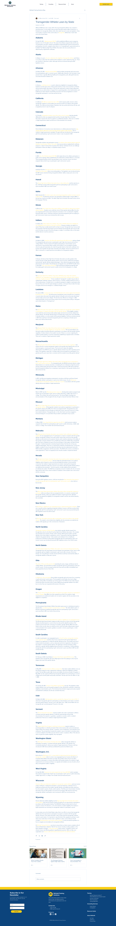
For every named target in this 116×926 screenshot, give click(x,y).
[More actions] (79, 18)
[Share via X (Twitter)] (39, 835)
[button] (84, 10)
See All (85, 846)
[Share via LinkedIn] (42, 835)
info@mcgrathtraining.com (55, 908)
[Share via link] (45, 835)
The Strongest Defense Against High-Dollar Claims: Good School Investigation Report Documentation (58, 861)
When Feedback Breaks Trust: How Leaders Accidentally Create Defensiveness (37, 861)
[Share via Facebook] (36, 835)
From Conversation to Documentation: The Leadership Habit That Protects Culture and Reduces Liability (76, 861)
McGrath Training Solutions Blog (37, 10)
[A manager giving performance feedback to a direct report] (38, 853)
